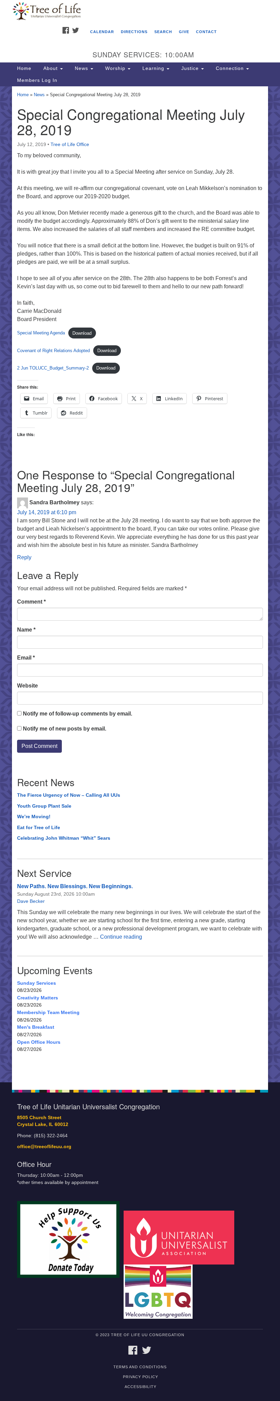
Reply (24, 557)
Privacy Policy (140, 1377)
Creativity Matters (37, 997)
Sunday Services (36, 983)
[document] (140, 584)
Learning (153, 68)
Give (184, 32)
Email (26, 658)
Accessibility (140, 1387)
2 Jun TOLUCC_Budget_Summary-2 (53, 368)
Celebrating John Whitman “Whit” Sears (63, 838)
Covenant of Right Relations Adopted (53, 350)
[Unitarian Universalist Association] (181, 1237)
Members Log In (37, 80)
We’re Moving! (34, 816)
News (81, 68)
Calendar (102, 32)
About (50, 68)
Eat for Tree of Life (38, 827)
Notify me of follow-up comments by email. (77, 714)
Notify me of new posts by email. (64, 729)
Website (27, 686)
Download (82, 333)
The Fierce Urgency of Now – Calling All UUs (68, 795)
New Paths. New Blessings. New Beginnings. (75, 886)
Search (163, 32)
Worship (115, 68)
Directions (134, 32)
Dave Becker (31, 901)
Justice (190, 68)
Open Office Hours (38, 1042)
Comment (31, 602)
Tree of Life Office (70, 144)
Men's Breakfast (35, 1027)
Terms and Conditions (140, 1367)
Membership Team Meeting (48, 1012)
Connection (230, 68)
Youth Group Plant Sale (44, 806)
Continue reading (121, 937)
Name (26, 630)
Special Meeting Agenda (41, 333)
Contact (206, 32)
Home (24, 68)
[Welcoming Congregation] (160, 1291)
